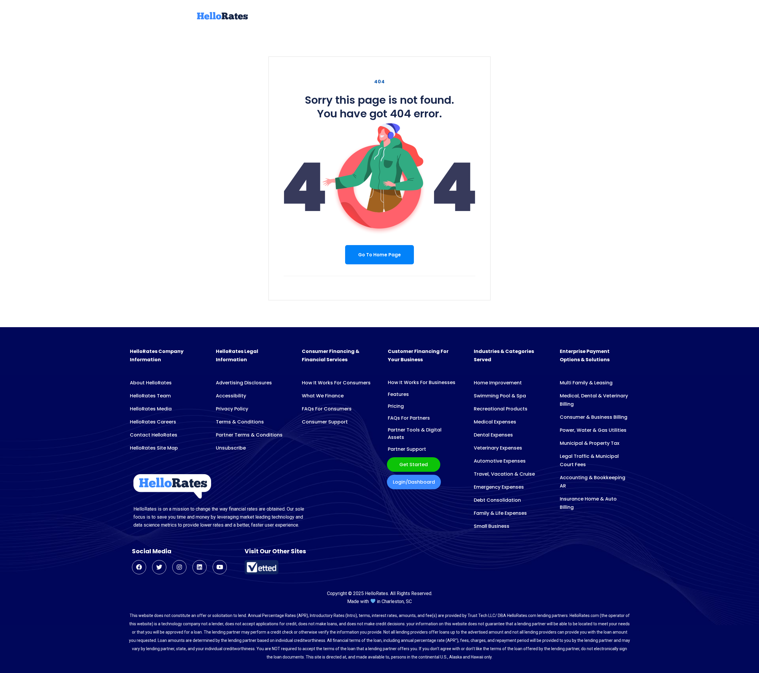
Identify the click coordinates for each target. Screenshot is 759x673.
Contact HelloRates (153, 434)
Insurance (426, 16)
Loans (308, 16)
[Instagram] (179, 567)
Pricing (396, 406)
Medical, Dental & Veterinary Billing (594, 399)
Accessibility (231, 395)
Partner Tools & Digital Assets (414, 433)
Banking (457, 16)
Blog (513, 16)
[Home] (222, 19)
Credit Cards (341, 16)
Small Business (491, 526)
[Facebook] (139, 567)
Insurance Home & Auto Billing (588, 503)
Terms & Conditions (240, 421)
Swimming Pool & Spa (500, 395)
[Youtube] (220, 567)
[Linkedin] (199, 567)
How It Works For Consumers (336, 382)
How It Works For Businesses (421, 382)
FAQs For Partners (409, 418)
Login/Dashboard (414, 482)
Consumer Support (325, 421)
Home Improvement (498, 382)
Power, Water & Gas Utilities (593, 430)
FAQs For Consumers (327, 408)
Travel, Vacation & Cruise (504, 474)
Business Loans (385, 16)
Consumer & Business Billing (593, 417)
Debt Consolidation (497, 500)
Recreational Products (500, 408)
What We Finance (323, 395)
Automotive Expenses (500, 461)
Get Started (413, 464)
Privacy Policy (232, 408)
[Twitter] (159, 567)
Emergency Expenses (499, 487)
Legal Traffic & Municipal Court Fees (589, 460)
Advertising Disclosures (244, 382)
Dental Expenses (493, 434)
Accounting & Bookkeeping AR (592, 481)
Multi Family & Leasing (586, 382)
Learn (533, 16)
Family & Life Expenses (500, 513)
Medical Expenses (495, 421)
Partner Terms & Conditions (249, 434)
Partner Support (407, 449)
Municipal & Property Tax (589, 443)
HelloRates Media (151, 408)
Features (398, 394)
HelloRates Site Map (154, 448)
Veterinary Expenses (498, 448)
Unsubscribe (231, 448)
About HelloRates (151, 382)
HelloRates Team (150, 395)
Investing (488, 16)
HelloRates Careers (153, 421)
